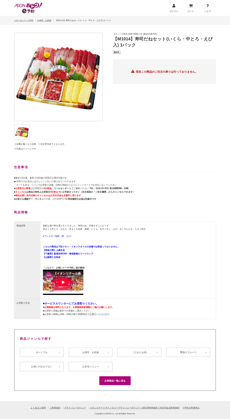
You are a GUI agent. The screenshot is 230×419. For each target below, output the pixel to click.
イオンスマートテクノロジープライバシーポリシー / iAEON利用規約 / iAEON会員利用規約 (134, 408)
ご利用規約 (55, 408)
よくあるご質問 (38, 408)
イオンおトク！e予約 (23, 20)
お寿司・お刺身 (44, 20)
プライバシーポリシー (75, 408)
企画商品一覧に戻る (115, 380)
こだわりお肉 (139, 352)
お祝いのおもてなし (41, 366)
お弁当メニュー (90, 366)
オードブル (42, 352)
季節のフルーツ (188, 352)
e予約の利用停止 (191, 408)
